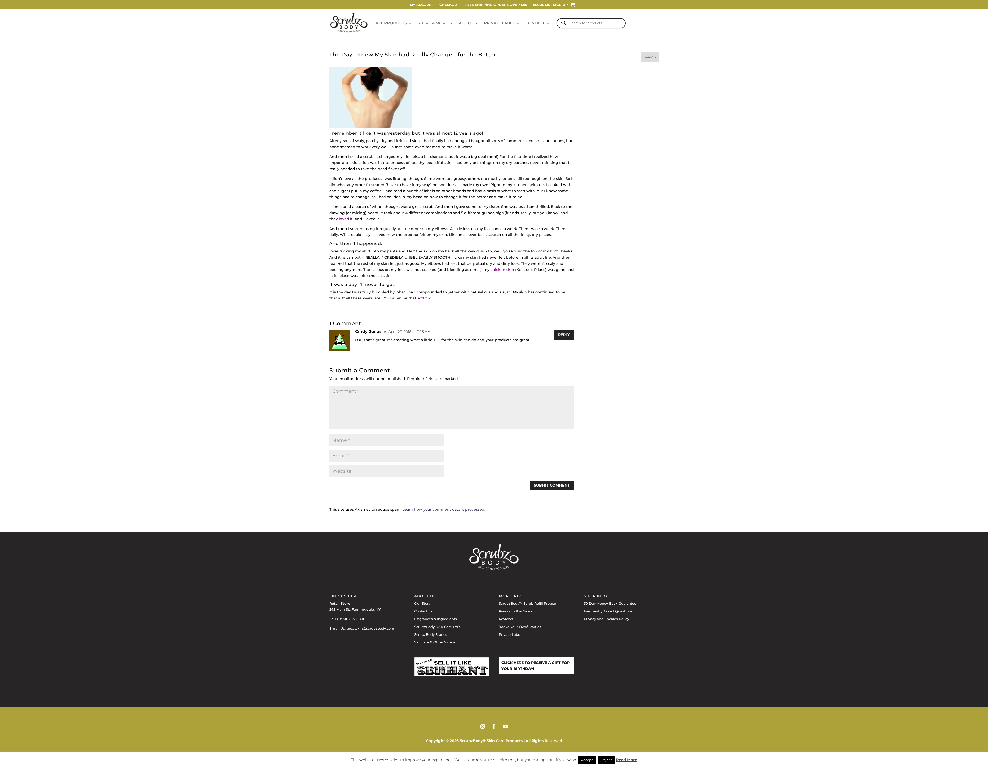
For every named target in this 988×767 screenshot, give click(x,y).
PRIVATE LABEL (499, 23)
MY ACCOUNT (422, 5)
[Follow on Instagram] (482, 726)
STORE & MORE (433, 23)
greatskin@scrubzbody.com (370, 628)
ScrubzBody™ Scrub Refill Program (529, 603)
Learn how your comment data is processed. (443, 509)
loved (344, 219)
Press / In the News (515, 611)
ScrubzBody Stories (430, 634)
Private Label (510, 634)
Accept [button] (587, 760)
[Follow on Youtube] (505, 726)
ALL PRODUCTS (391, 23)
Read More (626, 759)
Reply (564, 334)
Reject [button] (606, 760)
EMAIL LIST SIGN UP (550, 5)
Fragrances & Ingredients (435, 619)
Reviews (506, 619)
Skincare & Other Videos (435, 642)
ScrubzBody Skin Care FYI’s (437, 627)
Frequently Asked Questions (608, 611)
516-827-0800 (354, 619)
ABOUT (466, 23)
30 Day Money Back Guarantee (610, 603)
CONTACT (535, 23)
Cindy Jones (368, 331)
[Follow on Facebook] (494, 726)
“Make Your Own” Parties (520, 627)
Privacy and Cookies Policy (606, 619)
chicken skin (502, 269)
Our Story (422, 603)
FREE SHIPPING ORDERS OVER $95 (496, 5)
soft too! (425, 298)
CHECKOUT (449, 5)
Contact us (423, 611)
